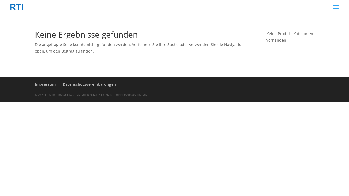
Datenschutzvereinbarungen (89, 84)
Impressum (45, 84)
